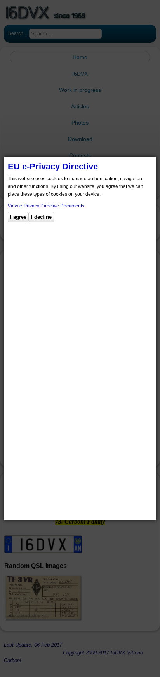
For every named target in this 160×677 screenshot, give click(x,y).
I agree (18, 217)
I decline (41, 217)
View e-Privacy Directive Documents (46, 206)
